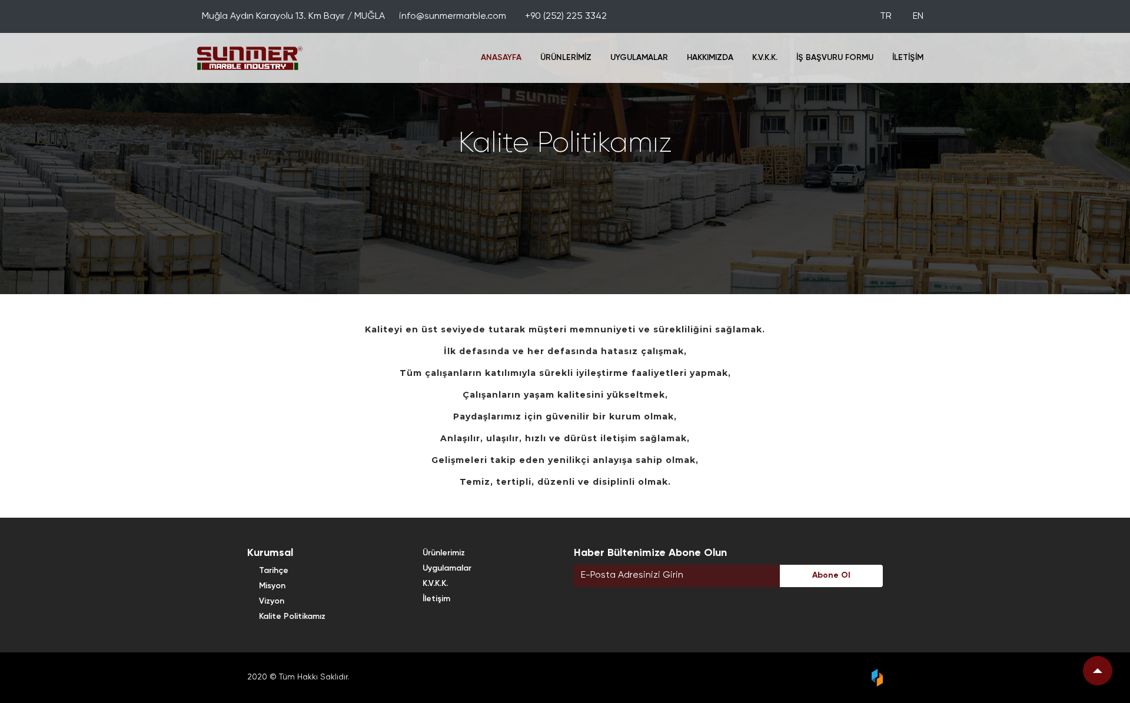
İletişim (907, 58)
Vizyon (271, 601)
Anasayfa (501, 58)
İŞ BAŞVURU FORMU (834, 58)
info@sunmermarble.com (452, 16)
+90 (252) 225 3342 (566, 16)
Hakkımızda (710, 58)
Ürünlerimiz (565, 58)
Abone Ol (831, 575)
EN (918, 16)
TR (887, 16)
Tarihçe (273, 571)
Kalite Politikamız (292, 616)
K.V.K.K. (764, 58)
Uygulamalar (639, 58)
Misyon (272, 586)
